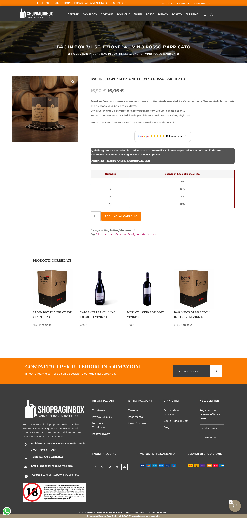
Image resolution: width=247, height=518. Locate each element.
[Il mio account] (212, 15)
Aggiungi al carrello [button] (52, 332)
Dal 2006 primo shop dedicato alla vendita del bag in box (82, 3)
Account (167, 3)
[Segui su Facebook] (95, 467)
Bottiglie (107, 14)
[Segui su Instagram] (110, 467)
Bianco (163, 14)
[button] (205, 15)
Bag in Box (89, 14)
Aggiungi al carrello (121, 216)
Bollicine (123, 14)
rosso (154, 234)
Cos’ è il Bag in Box (176, 420)
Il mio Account (137, 423)
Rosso (150, 14)
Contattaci (190, 371)
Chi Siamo (192, 14)
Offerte (73, 14)
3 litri (99, 234)
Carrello (183, 3)
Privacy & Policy (102, 416)
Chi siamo (98, 410)
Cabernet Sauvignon (127, 234)
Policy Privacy (101, 433)
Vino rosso (126, 230)
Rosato (177, 14)
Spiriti (138, 14)
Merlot (146, 234)
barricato (108, 234)
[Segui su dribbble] (117, 467)
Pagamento (202, 3)
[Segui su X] (102, 467)
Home (75, 53)
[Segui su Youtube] (124, 467)
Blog (167, 427)
